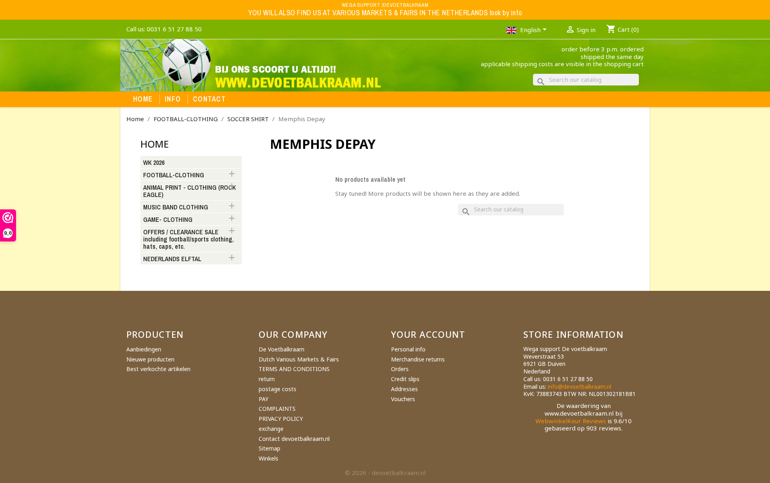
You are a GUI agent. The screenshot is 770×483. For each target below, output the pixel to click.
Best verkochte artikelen (158, 369)
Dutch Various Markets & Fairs (299, 359)
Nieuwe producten (150, 359)
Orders (400, 369)
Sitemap (269, 448)
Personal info (408, 349)
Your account (428, 334)
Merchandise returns (418, 359)
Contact (209, 99)
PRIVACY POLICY (281, 418)
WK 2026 (153, 163)
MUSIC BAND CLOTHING (175, 207)
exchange (271, 428)
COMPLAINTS (277, 408)
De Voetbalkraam (281, 349)
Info (173, 99)
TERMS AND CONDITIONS (294, 369)
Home (143, 99)
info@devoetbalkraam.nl (579, 386)
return (267, 379)
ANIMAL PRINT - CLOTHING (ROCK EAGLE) (189, 191)
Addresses (404, 389)
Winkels (268, 458)
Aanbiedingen (143, 349)
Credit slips (405, 379)
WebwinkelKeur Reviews (570, 421)
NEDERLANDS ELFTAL (172, 259)
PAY (263, 399)
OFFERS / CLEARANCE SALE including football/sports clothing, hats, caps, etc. (188, 239)
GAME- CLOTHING (167, 220)
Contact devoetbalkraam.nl (294, 438)
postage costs (277, 389)
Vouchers (403, 399)
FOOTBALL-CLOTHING (173, 175)
